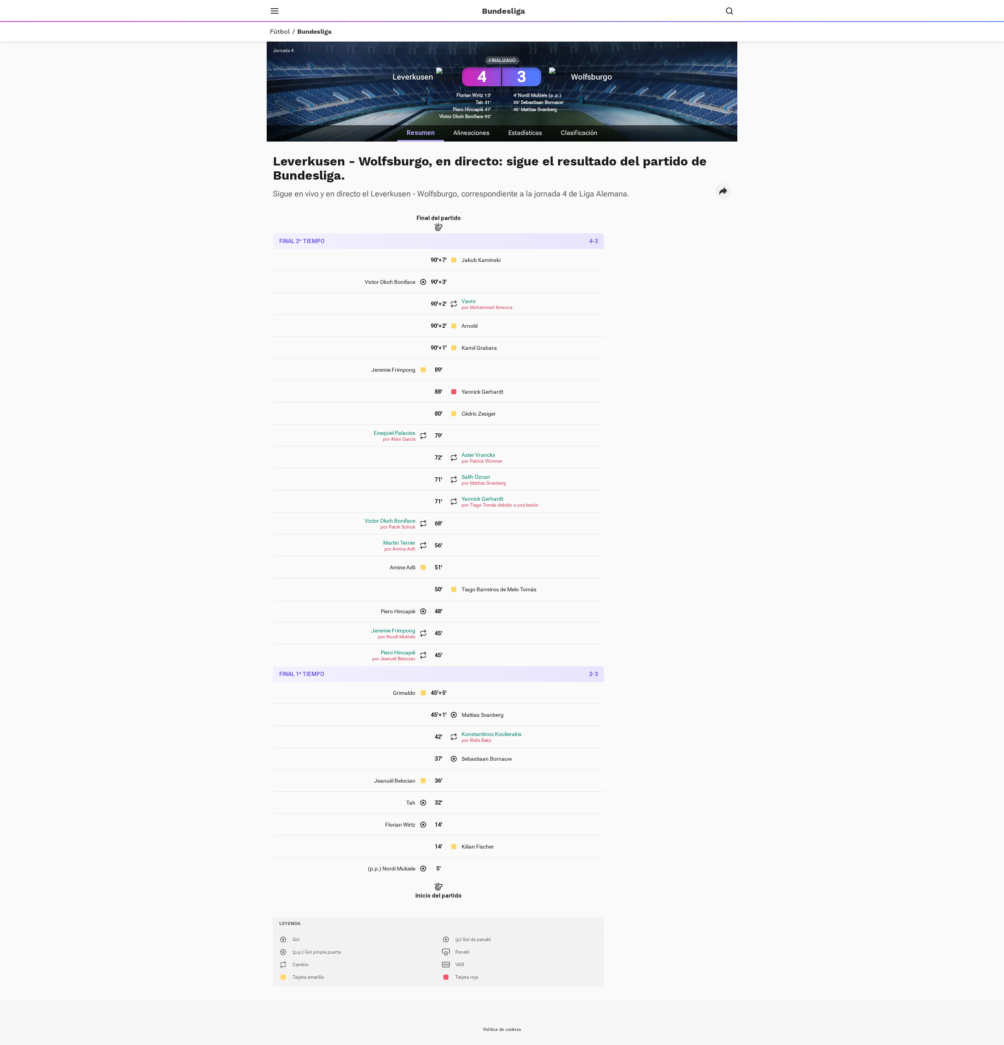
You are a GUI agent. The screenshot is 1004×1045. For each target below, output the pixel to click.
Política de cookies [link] (502, 1029)
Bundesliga (314, 31)
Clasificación (579, 132)
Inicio (300, 11)
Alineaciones (471, 132)
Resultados (335, 11)
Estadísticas (525, 132)
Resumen (421, 132)
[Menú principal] (274, 11)
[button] (723, 191)
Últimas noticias (387, 11)
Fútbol (280, 31)
